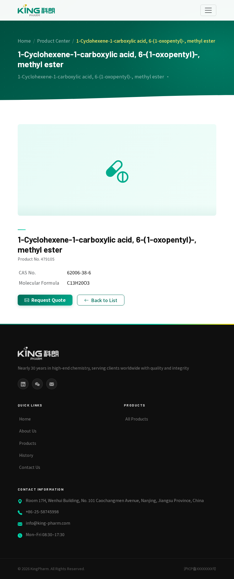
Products (27, 443)
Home (24, 40)
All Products (136, 419)
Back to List (104, 300)
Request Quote (48, 299)
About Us (28, 431)
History (26, 455)
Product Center (53, 40)
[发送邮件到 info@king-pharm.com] (51, 383)
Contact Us (29, 467)
